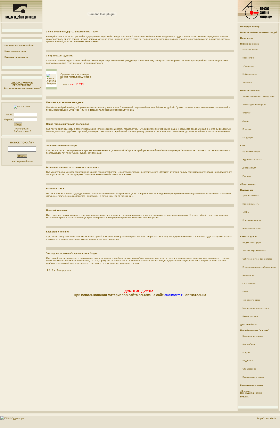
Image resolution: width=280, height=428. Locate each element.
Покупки (246, 352)
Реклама (246, 176)
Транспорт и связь (251, 300)
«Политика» (248, 66)
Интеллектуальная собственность (259, 267)
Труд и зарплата (250, 196)
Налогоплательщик (251, 228)
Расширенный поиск (22, 161)
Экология (247, 82)
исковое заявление (76, 172)
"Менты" (246, 113)
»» (69, 270)
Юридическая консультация (74, 74)
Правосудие (248, 58)
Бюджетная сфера (251, 242)
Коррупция (247, 137)
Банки (245, 292)
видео (66, 84)
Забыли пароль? (22, 131)
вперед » (63, 270)
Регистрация (21, 128)
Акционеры (248, 275)
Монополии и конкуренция (255, 308)
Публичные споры (251, 151)
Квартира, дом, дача (252, 336)
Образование (249, 369)
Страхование (249, 283)
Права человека (250, 49)
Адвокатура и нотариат (254, 104)
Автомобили (248, 344)
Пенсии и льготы (250, 204)
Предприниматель (251, 220)
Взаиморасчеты (250, 316)
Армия (245, 121)
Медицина (247, 360)
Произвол (247, 129)
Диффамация (249, 168)
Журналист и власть (252, 159)
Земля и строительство (254, 250)
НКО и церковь (249, 74)
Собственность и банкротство (257, 259)
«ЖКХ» (245, 212)
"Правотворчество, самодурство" (258, 96)
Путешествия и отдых (253, 377)
